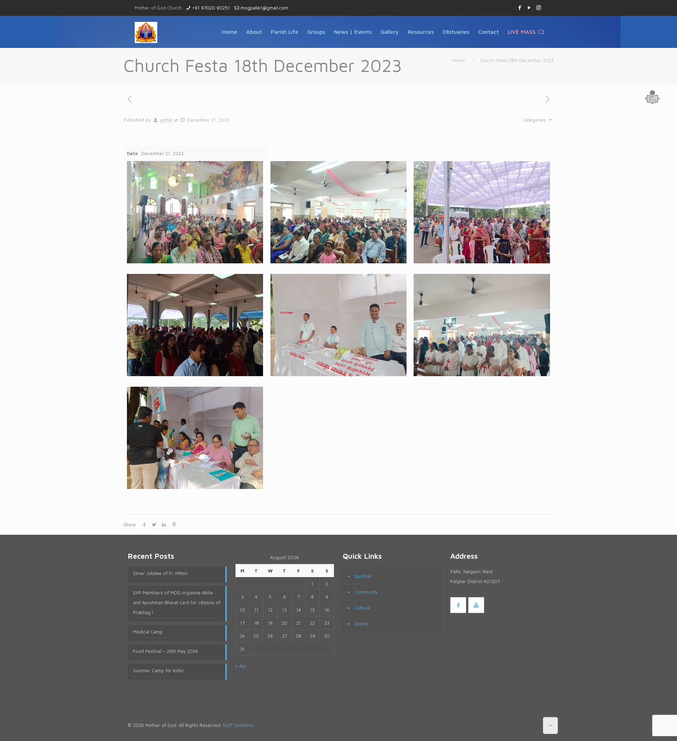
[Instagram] (538, 8)
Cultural (362, 608)
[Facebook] (519, 8)
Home (458, 60)
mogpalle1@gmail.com (264, 8)
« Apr (240, 666)
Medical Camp (148, 632)
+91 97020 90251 (211, 8)
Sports (361, 623)
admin (166, 120)
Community (366, 592)
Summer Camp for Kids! (158, 670)
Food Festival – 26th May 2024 (165, 651)
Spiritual (362, 576)
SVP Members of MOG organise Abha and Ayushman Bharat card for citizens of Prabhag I (176, 602)
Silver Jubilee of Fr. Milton (160, 573)
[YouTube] (529, 8)
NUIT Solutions (238, 725)
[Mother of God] (146, 32)
